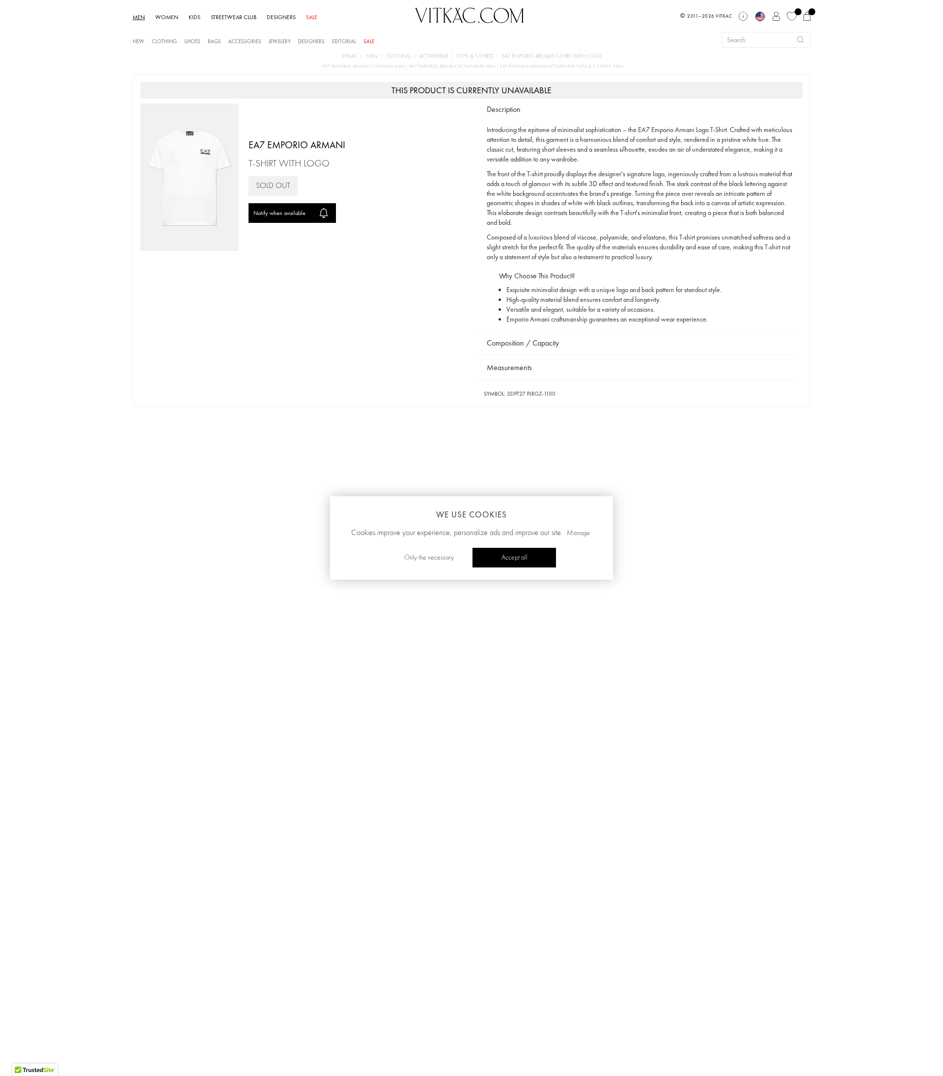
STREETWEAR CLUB (233, 17)
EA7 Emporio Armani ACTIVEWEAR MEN (453, 66)
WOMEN (166, 17)
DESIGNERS (281, 17)
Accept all (514, 557)
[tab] (637, 109)
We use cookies (471, 514)
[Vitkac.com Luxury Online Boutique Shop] (469, 14)
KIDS (194, 17)
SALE (311, 17)
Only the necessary (429, 557)
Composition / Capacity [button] (523, 343)
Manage (578, 533)
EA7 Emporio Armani (297, 144)
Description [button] (504, 109)
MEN (139, 17)
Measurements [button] (509, 367)
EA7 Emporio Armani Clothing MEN (364, 66)
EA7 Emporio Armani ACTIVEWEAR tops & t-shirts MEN (561, 66)
